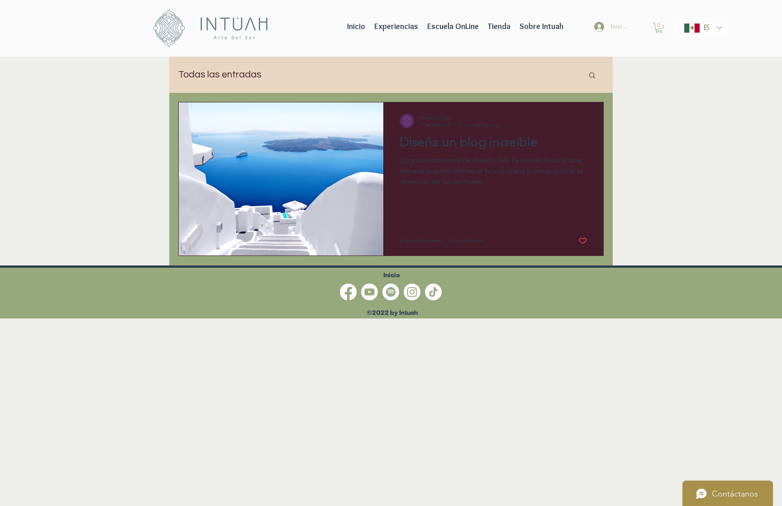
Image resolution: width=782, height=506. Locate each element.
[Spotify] (390, 292)
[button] (453, 26)
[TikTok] (433, 292)
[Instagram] (412, 292)
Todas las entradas (220, 74)
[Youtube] (369, 292)
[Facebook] (348, 292)
